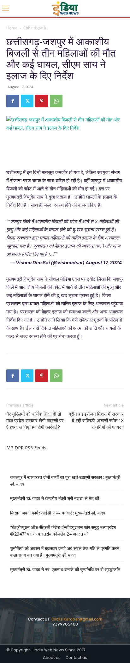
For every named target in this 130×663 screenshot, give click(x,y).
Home (11, 28)
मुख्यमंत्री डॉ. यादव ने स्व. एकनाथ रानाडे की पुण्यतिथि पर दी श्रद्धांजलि (65, 569)
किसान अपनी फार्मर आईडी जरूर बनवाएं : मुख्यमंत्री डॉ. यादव (57, 513)
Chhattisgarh (34, 28)
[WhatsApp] (56, 101)
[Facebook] (12, 101)
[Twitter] (27, 101)
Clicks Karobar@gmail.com (76, 619)
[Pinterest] (41, 101)
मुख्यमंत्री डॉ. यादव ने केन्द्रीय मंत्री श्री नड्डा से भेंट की (54, 498)
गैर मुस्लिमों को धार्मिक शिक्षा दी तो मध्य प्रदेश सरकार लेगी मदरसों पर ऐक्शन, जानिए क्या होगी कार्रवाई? (35, 420)
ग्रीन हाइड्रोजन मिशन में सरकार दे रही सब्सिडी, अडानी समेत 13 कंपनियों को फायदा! (96, 420)
